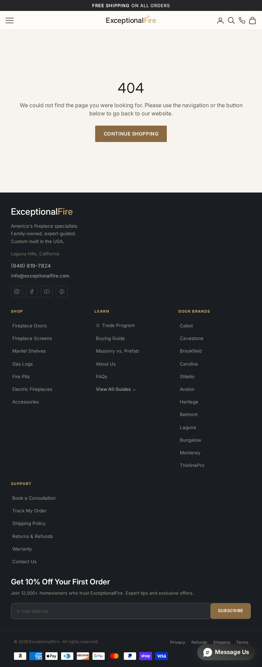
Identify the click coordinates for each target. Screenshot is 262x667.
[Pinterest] (62, 291)
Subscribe (230, 610)
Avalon (187, 389)
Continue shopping (131, 134)
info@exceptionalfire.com (40, 276)
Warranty (22, 549)
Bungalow (190, 440)
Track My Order (29, 510)
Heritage (189, 402)
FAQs (101, 376)
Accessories (25, 402)
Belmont (189, 414)
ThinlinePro (192, 465)
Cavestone (191, 338)
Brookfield (191, 351)
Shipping (221, 642)
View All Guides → (116, 389)
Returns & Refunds (32, 536)
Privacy (177, 642)
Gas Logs (22, 364)
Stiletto (187, 376)
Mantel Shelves (29, 351)
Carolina (189, 364)
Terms (242, 642)
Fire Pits (21, 376)
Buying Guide (110, 338)
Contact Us (24, 561)
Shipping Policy (29, 523)
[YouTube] (47, 291)
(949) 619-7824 (31, 265)
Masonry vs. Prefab (117, 351)
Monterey (190, 452)
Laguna (188, 427)
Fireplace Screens (32, 338)
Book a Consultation (34, 498)
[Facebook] (32, 291)
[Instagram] (17, 291)
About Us (106, 364)
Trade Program (118, 325)
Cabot (186, 325)
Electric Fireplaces (32, 389)
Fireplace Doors (29, 325)
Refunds (199, 642)
